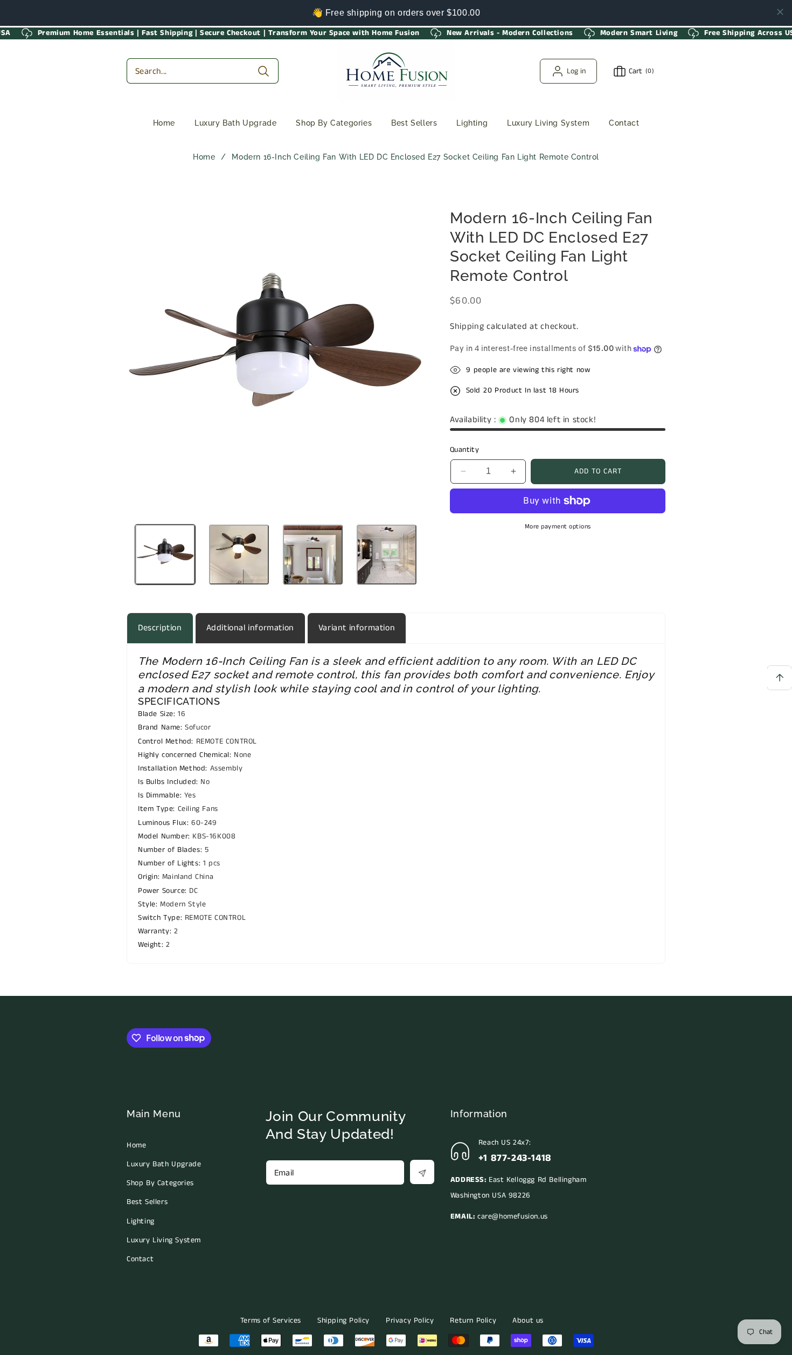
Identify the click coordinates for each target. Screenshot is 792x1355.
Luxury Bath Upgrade (164, 1164)
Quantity (464, 449)
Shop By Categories (160, 1183)
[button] (235, 123)
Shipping (467, 326)
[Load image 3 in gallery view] (313, 554)
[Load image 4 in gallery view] (386, 554)
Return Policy (473, 1320)
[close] (780, 12)
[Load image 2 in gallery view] (239, 554)
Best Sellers (147, 1201)
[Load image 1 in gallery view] (165, 554)
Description (160, 628)
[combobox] (202, 71)
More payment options (558, 526)
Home (204, 157)
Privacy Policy (410, 1320)
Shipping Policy (343, 1320)
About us (528, 1320)
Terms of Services (270, 1320)
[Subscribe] (422, 1172)
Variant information (356, 628)
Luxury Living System (164, 1240)
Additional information (250, 628)
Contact (140, 1259)
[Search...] (263, 71)
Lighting (141, 1221)
